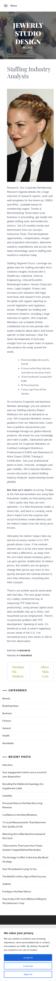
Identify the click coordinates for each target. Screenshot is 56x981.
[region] (28, 954)
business (26, 655)
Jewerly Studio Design (28, 33)
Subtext (6, 884)
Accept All (28, 957)
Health (6, 735)
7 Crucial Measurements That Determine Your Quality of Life (24, 824)
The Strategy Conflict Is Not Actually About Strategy (25, 859)
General (6, 728)
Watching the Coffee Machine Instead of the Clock (23, 836)
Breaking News (10, 706)
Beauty (6, 698)
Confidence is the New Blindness (19, 814)
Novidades (8, 743)
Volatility (7, 795)
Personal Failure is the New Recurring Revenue (22, 805)
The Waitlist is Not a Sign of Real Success (24, 876)
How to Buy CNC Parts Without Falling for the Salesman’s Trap (24, 901)
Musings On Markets (18, 671)
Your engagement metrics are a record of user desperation (24, 774)
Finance (6, 720)
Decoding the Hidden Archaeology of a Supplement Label (23, 786)
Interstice (7, 765)
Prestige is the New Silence (16, 891)
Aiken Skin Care (44, 671)
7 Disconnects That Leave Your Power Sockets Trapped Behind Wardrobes (22, 847)
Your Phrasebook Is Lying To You (19, 869)
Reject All (28, 974)
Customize (28, 966)
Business (24, 650)
